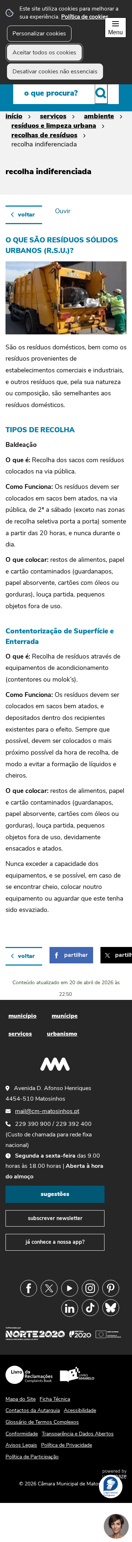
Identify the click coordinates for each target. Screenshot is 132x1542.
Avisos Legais (21, 1445)
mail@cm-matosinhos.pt (47, 1111)
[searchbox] (66, 93)
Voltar (26, 215)
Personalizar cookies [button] (39, 34)
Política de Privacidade (66, 1445)
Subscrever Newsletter (55, 1218)
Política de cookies (84, 16)
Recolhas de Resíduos (44, 134)
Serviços (53, 115)
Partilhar (76, 955)
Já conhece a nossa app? (55, 1242)
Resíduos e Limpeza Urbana (53, 125)
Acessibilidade (80, 1410)
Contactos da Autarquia (33, 1410)
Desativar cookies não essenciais (55, 72)
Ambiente (99, 115)
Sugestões (55, 1194)
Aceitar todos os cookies (44, 53)
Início (14, 115)
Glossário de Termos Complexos (42, 1422)
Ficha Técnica (55, 1399)
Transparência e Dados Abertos (78, 1433)
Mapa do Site (21, 1399)
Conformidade (22, 1433)
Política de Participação (32, 1456)
